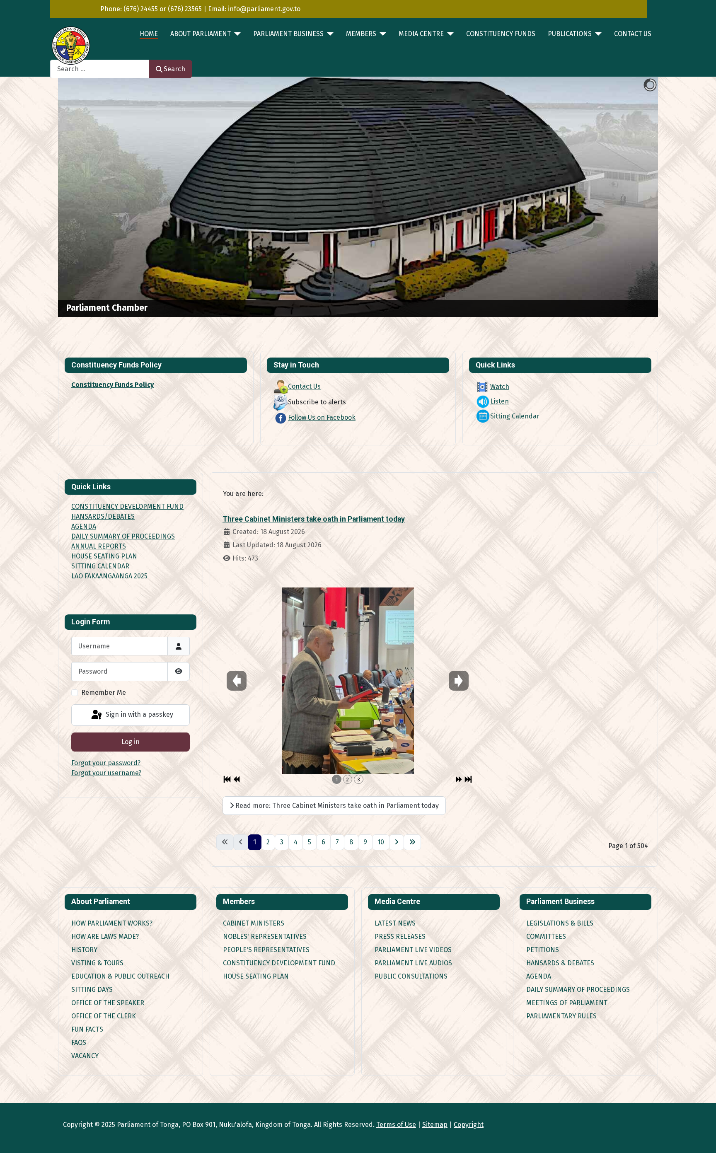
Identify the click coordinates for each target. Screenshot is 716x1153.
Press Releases (400, 936)
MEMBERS (361, 34)
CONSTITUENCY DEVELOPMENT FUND (127, 506)
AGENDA (83, 526)
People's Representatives (266, 950)
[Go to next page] (396, 842)
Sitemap (435, 1125)
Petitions (542, 950)
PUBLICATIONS (570, 34)
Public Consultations (411, 976)
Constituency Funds (500, 34)
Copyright (469, 1125)
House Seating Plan (256, 976)
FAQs (78, 1043)
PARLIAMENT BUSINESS (288, 34)
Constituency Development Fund (279, 963)
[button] (632, 197)
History (84, 950)
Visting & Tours (97, 963)
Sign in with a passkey (138, 714)
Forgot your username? (106, 773)
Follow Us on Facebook (322, 417)
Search (174, 69)
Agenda (538, 976)
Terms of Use (396, 1125)
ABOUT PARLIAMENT (200, 34)
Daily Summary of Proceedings (578, 989)
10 (380, 842)
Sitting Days (92, 989)
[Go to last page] (412, 842)
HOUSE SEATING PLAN (104, 556)
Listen (499, 401)
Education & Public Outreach (120, 976)
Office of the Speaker (107, 1003)
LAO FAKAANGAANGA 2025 (109, 576)
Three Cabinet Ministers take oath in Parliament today (314, 519)
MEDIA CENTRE (421, 34)
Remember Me (103, 692)
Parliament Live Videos (413, 950)
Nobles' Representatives (265, 936)
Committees (546, 936)
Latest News (395, 923)
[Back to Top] (701, 1137)
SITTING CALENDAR (100, 566)
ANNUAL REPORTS (98, 546)
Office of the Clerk (103, 1016)
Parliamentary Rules (561, 1016)
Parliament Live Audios (413, 963)
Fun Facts (87, 1029)
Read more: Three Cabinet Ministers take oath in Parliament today (336, 806)
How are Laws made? (105, 936)
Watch (499, 387)
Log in (130, 742)
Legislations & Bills (559, 923)
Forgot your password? (105, 763)
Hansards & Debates (560, 963)
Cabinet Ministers (253, 923)
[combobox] (99, 69)
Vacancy (85, 1056)
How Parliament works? (111, 923)
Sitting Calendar (514, 416)
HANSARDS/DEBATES (103, 516)
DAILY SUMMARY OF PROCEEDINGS (123, 536)
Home (149, 34)
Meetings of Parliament (566, 1003)
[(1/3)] (348, 680)
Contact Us (632, 34)
